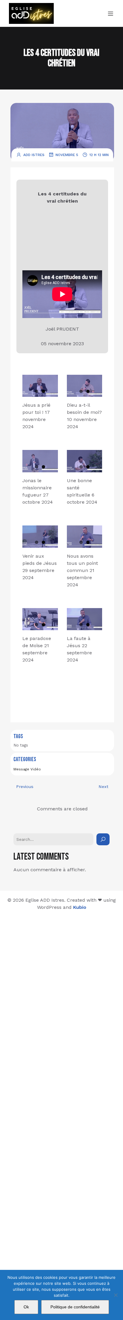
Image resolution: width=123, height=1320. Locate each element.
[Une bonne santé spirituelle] (84, 461)
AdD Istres (33, 155)
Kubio (79, 907)
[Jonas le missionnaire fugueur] (40, 461)
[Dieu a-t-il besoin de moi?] (84, 386)
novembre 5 (67, 155)
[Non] (116, 1295)
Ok (26, 1306)
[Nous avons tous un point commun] (84, 536)
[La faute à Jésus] (84, 619)
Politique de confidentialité (75, 1306)
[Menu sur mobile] (110, 13)
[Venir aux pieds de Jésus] (40, 536)
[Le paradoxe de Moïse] (40, 619)
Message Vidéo (27, 769)
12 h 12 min (99, 155)
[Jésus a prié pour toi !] (40, 386)
